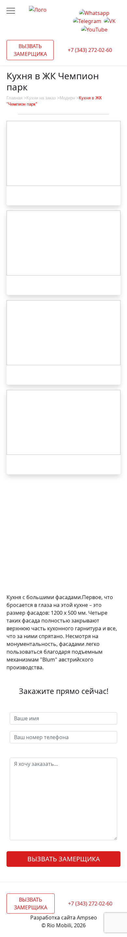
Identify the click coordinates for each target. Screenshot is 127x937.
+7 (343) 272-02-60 (90, 50)
